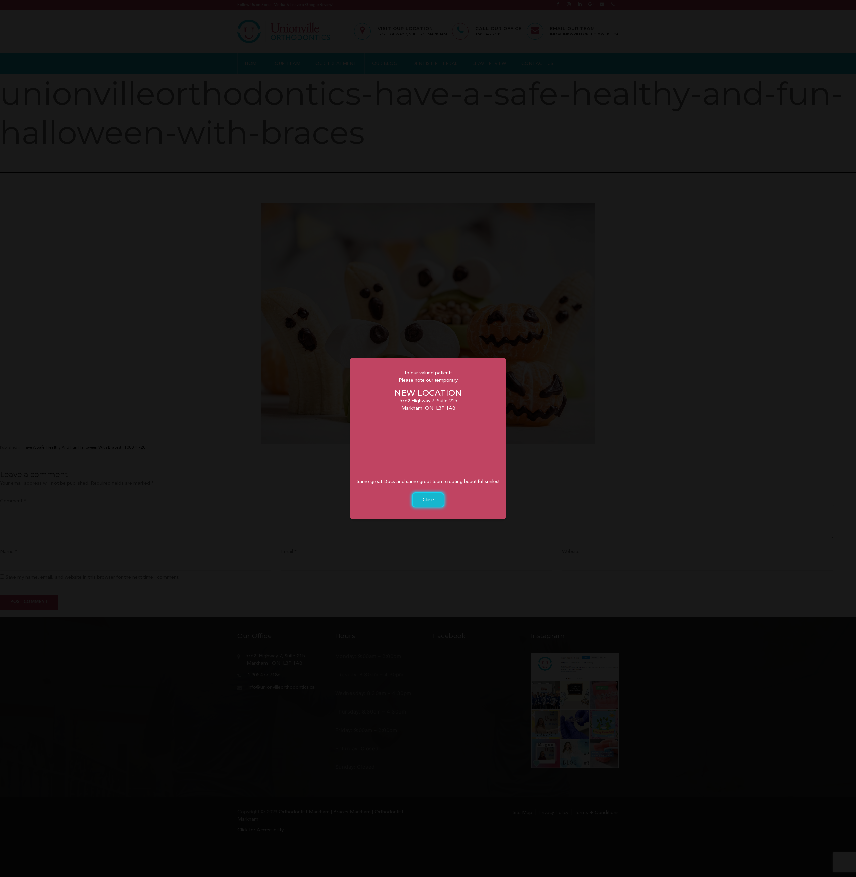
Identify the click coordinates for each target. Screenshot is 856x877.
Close (428, 500)
